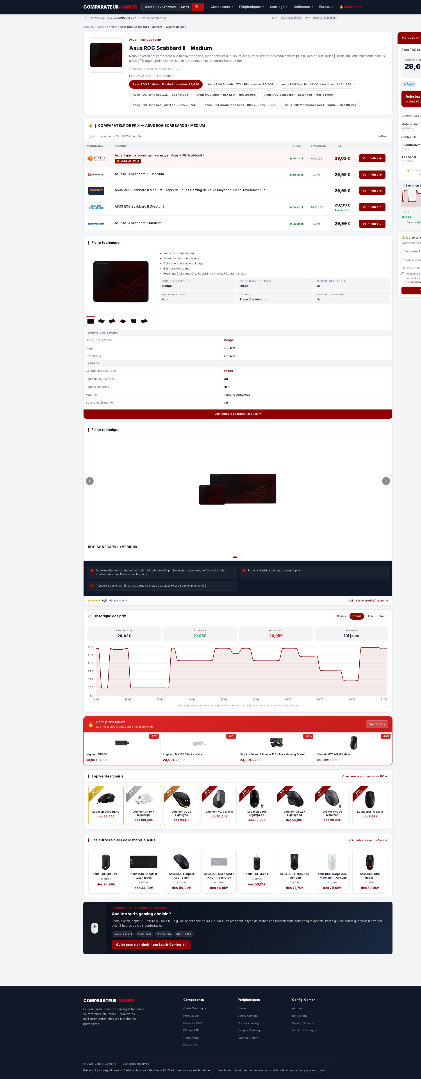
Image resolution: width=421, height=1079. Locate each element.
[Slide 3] (242, 557)
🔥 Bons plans (350, 7)
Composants (222, 7)
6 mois (356, 616)
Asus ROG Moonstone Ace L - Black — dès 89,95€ (240, 105)
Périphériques (251, 7)
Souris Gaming (248, 1015)
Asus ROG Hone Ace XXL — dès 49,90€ (161, 94)
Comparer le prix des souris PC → (364, 776)
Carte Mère (191, 1038)
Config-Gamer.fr (303, 1023)
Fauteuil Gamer (248, 1038)
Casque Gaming (249, 1030)
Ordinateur (304, 7)
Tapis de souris (106, 27)
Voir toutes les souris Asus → (368, 840)
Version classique (304, 1030)
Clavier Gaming (248, 1023)
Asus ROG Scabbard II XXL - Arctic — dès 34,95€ (316, 84)
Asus (132, 39)
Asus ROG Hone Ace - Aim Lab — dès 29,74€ (164, 105)
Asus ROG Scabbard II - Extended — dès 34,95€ (298, 94)
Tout (382, 616)
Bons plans (299, 1015)
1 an (370, 616)
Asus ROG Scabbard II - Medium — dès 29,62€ (166, 84)
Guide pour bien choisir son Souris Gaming (148, 944)
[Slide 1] (235, 557)
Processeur (191, 1015)
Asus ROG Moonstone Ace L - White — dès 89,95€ (321, 105)
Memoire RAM (192, 1023)
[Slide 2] (239, 557)
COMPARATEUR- (110, 7)
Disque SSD (191, 1030)
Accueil (88, 27)
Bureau (326, 7)
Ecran (242, 1008)
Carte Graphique (194, 1008)
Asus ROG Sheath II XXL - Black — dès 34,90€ (240, 84)
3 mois (341, 616)
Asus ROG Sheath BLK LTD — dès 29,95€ (226, 94)
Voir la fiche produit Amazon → (368, 600)
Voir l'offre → (372, 158)
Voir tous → (377, 724)
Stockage (279, 7)
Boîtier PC (190, 1045)
